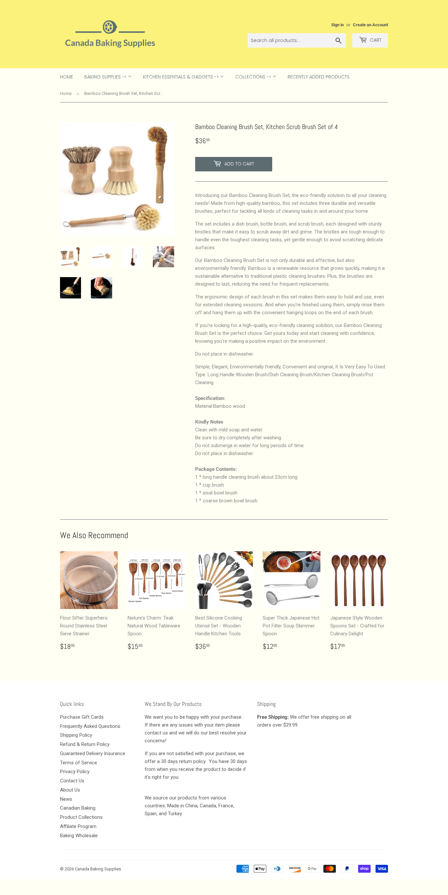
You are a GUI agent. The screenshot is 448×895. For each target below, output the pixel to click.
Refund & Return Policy (85, 744)
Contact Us (72, 781)
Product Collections (81, 817)
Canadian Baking (77, 808)
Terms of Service (78, 763)
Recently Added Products (319, 77)
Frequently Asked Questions (90, 726)
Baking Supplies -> (106, 77)
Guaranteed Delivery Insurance (92, 753)
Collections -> (254, 77)
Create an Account (370, 24)
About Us (70, 790)
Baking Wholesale (79, 836)
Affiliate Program (78, 826)
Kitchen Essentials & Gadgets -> (181, 77)
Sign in (337, 24)
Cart (375, 40)
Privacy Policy (75, 772)
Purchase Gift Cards (82, 717)
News (66, 799)
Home (66, 77)
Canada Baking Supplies (98, 868)
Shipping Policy (76, 735)
